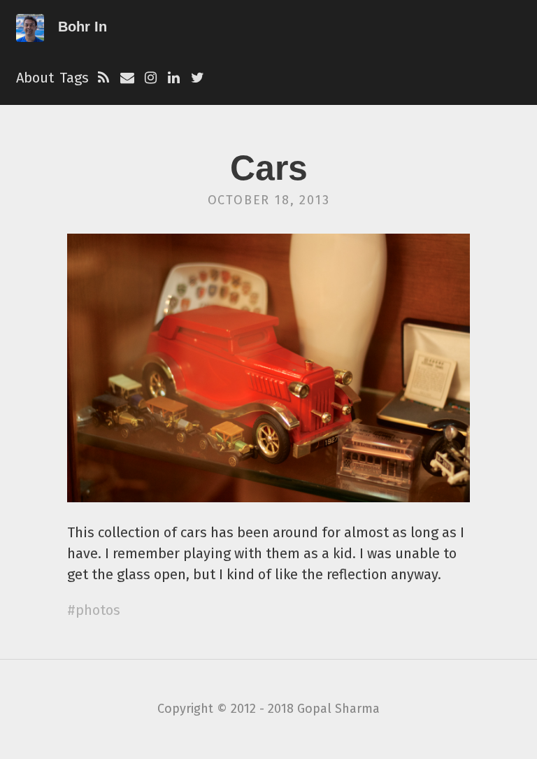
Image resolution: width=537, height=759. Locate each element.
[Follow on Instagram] (150, 77)
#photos (93, 610)
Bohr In (82, 26)
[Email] (127, 77)
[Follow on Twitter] (198, 77)
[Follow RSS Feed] (103, 77)
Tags (74, 77)
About (35, 77)
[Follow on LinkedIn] (174, 77)
